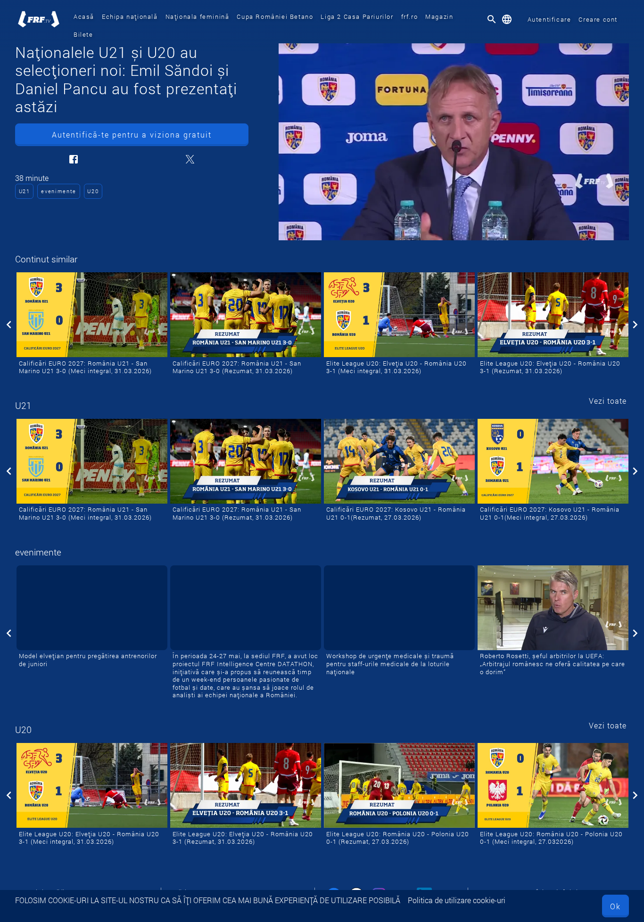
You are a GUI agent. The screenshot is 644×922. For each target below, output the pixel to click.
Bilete (83, 34)
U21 (24, 191)
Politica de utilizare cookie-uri (456, 900)
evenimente (58, 191)
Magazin (439, 16)
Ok (615, 906)
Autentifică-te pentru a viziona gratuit (132, 134)
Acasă (84, 16)
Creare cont (598, 19)
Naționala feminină (197, 16)
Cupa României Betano (275, 16)
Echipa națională (130, 16)
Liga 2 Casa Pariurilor (357, 16)
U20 (93, 191)
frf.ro (409, 16)
